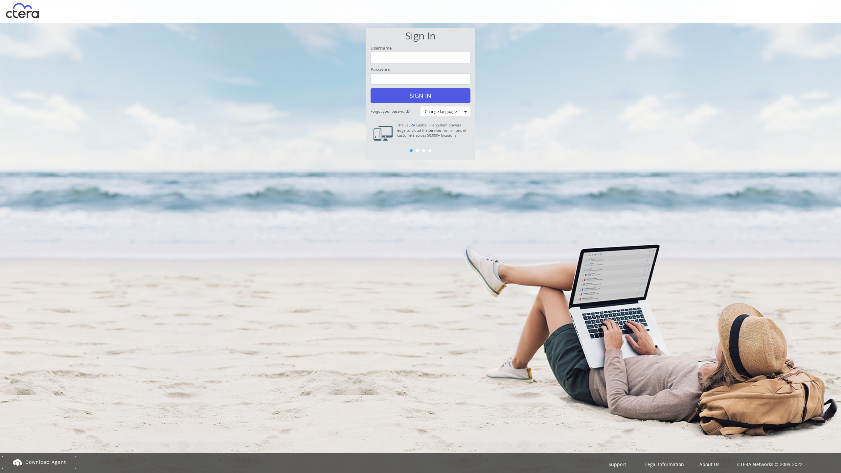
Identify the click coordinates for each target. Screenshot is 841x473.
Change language (441, 111)
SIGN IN (420, 96)
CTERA (409, 125)
